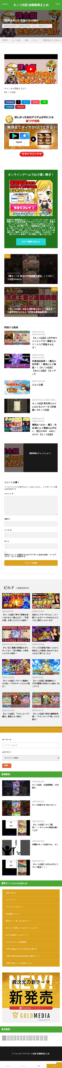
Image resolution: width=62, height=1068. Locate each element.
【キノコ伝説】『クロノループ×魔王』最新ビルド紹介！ (16, 715)
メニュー (23, 1066)
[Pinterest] (20, 107)
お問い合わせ (11, 893)
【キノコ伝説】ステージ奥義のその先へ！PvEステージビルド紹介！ (16, 683)
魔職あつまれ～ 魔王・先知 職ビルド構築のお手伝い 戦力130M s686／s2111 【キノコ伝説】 (44, 430)
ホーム (8, 1066)
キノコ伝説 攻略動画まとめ (31, 5)
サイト (7, 541)
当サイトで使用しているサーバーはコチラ (22, 928)
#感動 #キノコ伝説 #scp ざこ (45, 845)
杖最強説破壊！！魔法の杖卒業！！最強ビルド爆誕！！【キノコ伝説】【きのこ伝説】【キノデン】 (44, 367)
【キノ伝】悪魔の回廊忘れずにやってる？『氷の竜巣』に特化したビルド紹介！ (15, 650)
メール (8, 530)
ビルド (34, 26)
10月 (37, 1038)
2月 (11, 1036)
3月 (14, 1036)
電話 (38, 1066)
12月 (46, 1038)
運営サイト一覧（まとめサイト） (19, 921)
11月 (42, 1038)
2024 (4, 1040)
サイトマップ (11, 900)
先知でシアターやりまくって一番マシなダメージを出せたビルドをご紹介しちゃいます (45, 617)
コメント (8, 494)
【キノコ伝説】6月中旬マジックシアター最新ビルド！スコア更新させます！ (44, 343)
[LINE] (44, 102)
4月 (18, 1036)
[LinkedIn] (9, 107)
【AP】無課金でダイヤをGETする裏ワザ (21, 949)
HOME (4, 40)
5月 (21, 1036)
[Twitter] (18, 102)
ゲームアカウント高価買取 (16, 942)
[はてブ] (25, 102)
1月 (8, 1036)
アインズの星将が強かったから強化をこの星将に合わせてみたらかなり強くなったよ (45, 650)
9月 (33, 1038)
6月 (24, 1036)
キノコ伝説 (16, 40)
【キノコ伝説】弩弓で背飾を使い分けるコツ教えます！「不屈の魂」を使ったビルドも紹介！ (15, 617)
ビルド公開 (37, 385)
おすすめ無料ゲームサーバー (17, 935)
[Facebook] (9, 102)
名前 (7, 519)
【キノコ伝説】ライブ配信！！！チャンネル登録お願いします (45, 827)
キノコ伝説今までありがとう (44, 805)
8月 (30, 1036)
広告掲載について (12, 914)
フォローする (40, 457)
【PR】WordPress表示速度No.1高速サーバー (23, 956)
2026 (4, 1036)
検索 (6, 765)
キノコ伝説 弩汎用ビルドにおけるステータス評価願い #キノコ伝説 (44, 406)
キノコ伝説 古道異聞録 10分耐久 (45, 786)
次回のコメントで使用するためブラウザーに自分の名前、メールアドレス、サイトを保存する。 (30, 555)
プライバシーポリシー (14, 907)
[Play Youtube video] (31, 69)
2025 (4, 1038)
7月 (27, 1036)
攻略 (26, 40)
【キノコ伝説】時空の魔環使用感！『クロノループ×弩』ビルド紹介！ (46, 716)
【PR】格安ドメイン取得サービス (19, 963)
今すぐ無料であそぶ (31, 242)
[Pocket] (35, 102)
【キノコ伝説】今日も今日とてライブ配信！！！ (45, 865)
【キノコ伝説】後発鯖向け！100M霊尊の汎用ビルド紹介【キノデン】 (46, 683)
